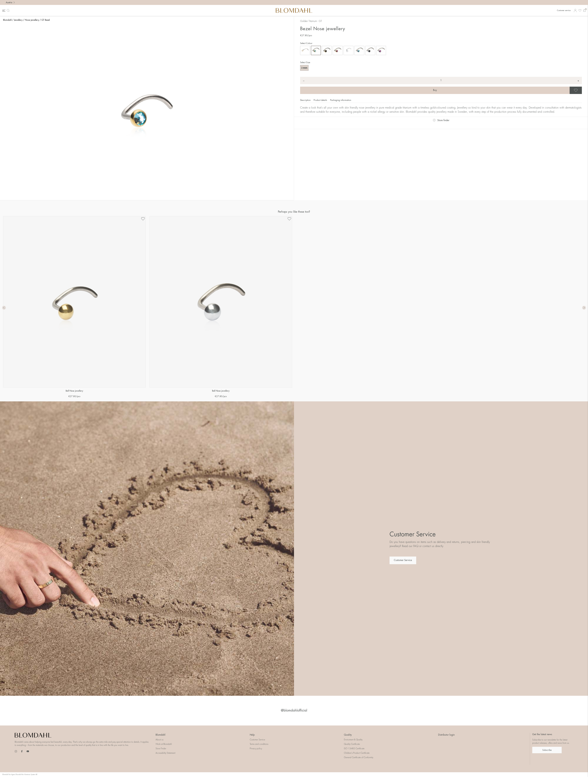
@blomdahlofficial (294, 710)
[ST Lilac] (381, 50)
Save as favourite (581, 90)
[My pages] (575, 10)
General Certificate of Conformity (358, 757)
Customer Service (403, 560)
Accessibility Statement (165, 753)
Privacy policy (256, 748)
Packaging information (340, 100)
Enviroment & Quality (353, 740)
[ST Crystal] (348, 50)
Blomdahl (7, 20)
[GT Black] (327, 50)
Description (305, 100)
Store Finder (161, 748)
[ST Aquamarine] (359, 50)
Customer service (564, 10)
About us (159, 740)
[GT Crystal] (305, 50)
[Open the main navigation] (3, 10)
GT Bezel (45, 20)
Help (252, 735)
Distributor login (446, 735)
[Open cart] (584, 10)
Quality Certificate (352, 744)
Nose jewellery (32, 20)
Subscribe (547, 750)
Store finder (443, 120)
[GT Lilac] (338, 50)
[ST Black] (370, 50)
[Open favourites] (580, 10)
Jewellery (18, 20)
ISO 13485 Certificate (354, 748)
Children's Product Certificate (356, 753)
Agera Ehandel (16, 774)
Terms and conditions (259, 744)
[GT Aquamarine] (316, 50)
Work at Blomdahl (164, 744)
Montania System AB (30, 774)
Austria (9, 2)
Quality (348, 735)
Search (8, 10)
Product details (321, 100)
